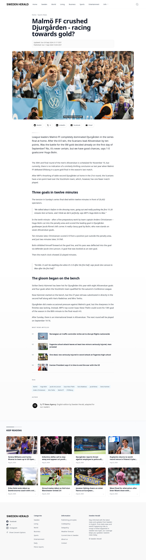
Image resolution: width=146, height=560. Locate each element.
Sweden (44, 4)
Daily (35, 543)
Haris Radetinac (82, 387)
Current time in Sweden (69, 535)
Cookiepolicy (65, 524)
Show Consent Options (17, 532)
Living (62, 4)
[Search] (137, 4)
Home (35, 4)
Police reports (39, 547)
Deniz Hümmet (104, 387)
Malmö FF (61, 390)
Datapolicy (65, 528)
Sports (82, 4)
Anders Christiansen (39, 390)
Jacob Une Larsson (55, 387)
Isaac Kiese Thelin (69, 387)
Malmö (35, 387)
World (53, 4)
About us (64, 539)
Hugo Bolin (43, 387)
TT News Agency (49, 404)
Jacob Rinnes (93, 387)
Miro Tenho (51, 390)
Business (72, 4)
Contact (64, 543)
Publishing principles (69, 520)
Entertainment (94, 4)
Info (104, 4)
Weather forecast (67, 531)
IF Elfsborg (70, 390)
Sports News (42, 15)
